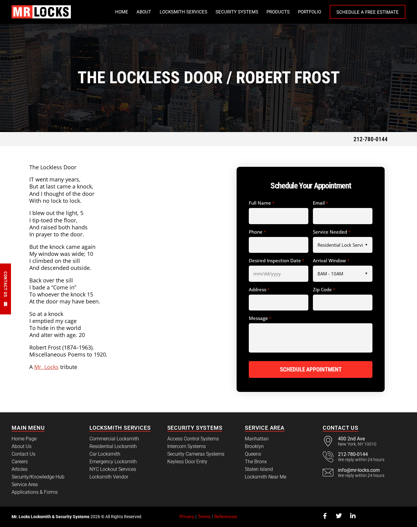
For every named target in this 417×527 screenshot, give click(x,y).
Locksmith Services (183, 12)
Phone (257, 232)
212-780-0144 (371, 139)
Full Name (261, 203)
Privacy (186, 516)
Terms (204, 516)
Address (259, 289)
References (225, 516)
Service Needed (331, 232)
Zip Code (324, 289)
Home (121, 12)
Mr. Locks (46, 367)
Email (320, 203)
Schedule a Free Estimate (367, 12)
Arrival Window (331, 260)
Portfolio (309, 12)
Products (278, 12)
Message (260, 318)
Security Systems (237, 12)
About (143, 12)
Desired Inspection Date (276, 260)
